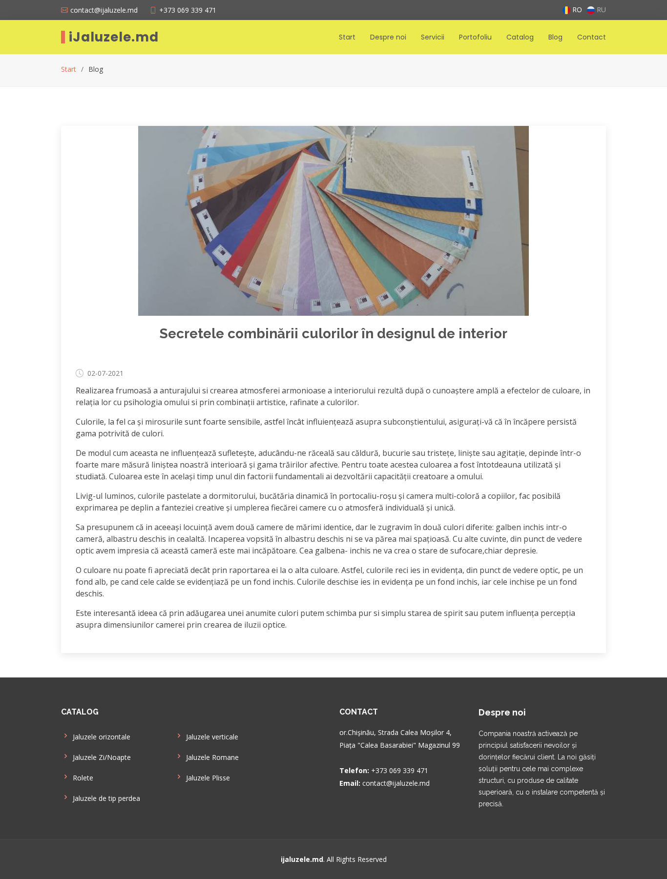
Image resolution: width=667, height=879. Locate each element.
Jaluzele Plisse (208, 778)
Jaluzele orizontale (101, 737)
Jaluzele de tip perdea (106, 798)
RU (600, 10)
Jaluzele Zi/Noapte (102, 757)
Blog (555, 37)
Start (347, 37)
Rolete (83, 778)
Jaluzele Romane (212, 757)
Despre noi (388, 37)
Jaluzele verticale (212, 737)
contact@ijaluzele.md (104, 10)
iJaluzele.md (114, 37)
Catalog (520, 37)
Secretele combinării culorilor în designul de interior (333, 334)
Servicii (432, 37)
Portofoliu (475, 37)
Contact (591, 37)
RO (576, 10)
